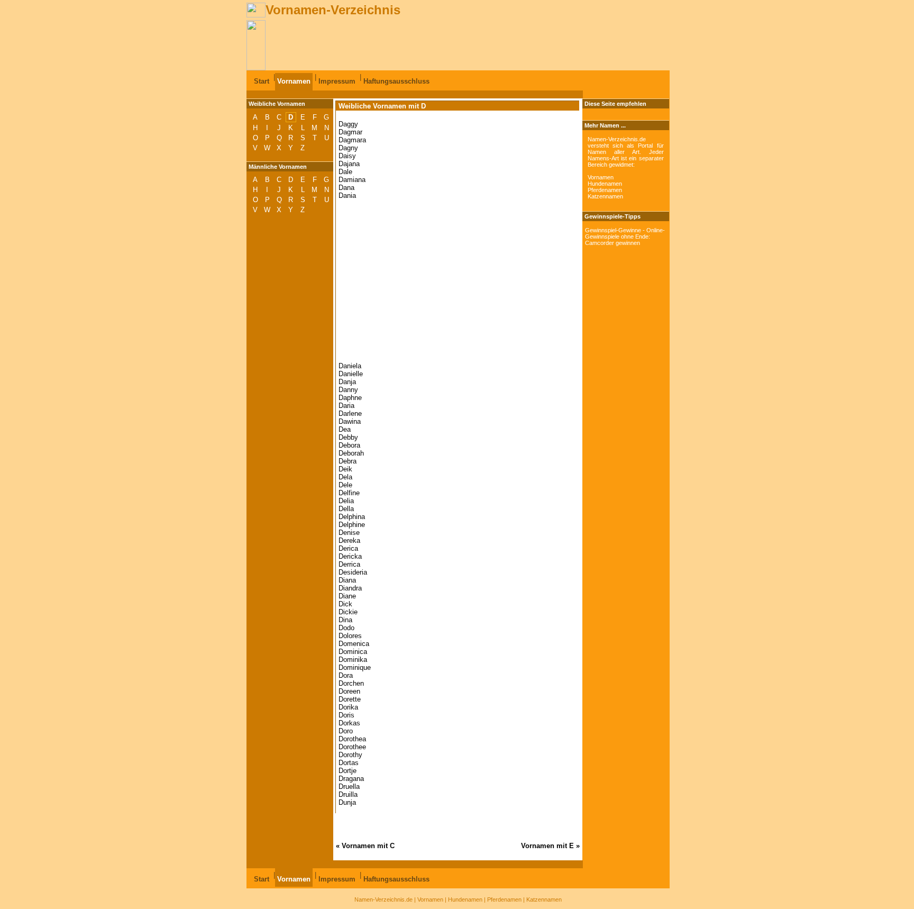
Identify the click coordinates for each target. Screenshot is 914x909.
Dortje (348, 771)
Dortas (349, 763)
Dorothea (352, 739)
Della (346, 509)
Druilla (348, 794)
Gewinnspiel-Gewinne (613, 230)
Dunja (347, 802)
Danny (348, 390)
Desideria (353, 572)
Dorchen (351, 683)
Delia (346, 501)
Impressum (337, 81)
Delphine (352, 525)
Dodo (346, 628)
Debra (348, 461)
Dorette (350, 699)
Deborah (351, 453)
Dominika (353, 659)
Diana (347, 580)
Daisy (347, 156)
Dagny (348, 148)
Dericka (350, 556)
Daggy (348, 124)
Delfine (349, 493)
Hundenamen (605, 183)
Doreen (349, 691)
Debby (348, 437)
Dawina (350, 421)
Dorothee (352, 747)
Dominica (353, 652)
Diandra (350, 588)
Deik (345, 469)
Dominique (355, 667)
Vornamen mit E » (550, 846)
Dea (345, 429)
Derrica (349, 564)
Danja (347, 382)
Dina (345, 620)
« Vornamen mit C (365, 846)
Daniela (350, 366)
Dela (345, 477)
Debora (349, 445)
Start (261, 81)
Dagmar (350, 132)
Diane (347, 596)
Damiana (352, 180)
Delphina (352, 517)
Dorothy (350, 755)
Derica (348, 548)
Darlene (350, 413)
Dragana (351, 779)
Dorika (348, 707)
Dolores (350, 636)
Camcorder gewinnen (612, 243)
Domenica (354, 644)
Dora (346, 675)
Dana (346, 188)
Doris (346, 715)
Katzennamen (605, 196)
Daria (346, 406)
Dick (345, 604)
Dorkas (349, 723)
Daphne (350, 398)
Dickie (348, 612)
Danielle (351, 374)
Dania (347, 195)
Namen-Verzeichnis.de (383, 899)
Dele (345, 485)
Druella (349, 786)
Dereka (349, 540)
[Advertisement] (458, 44)
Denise (349, 533)
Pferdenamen (605, 190)
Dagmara (352, 140)
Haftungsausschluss (396, 81)
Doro (346, 731)
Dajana (349, 164)
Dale (345, 172)
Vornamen (294, 81)
